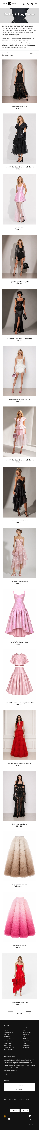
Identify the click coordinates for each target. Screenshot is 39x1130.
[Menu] (36, 4)
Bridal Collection (27, 1032)
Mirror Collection (8, 1041)
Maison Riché (7, 1043)
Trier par (5, 52)
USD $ (24, 1110)
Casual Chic (26, 1030)
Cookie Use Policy (8, 1049)
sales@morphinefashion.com (11, 1074)
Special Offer (26, 1034)
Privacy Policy (26, 1047)
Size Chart (6, 1034)
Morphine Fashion (11, 1123)
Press (24, 1043)
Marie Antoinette (8, 1032)
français (14, 1110)
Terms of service (8, 1045)
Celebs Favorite (27, 1038)
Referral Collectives (9, 1047)
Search (5, 1028)
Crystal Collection (27, 1041)
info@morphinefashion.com (10, 1070)
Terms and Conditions (9, 1038)
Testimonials (7, 1036)
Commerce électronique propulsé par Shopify (25, 1123)
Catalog (6, 1030)
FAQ (24, 1036)
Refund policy (26, 1045)
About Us (25, 1028)
